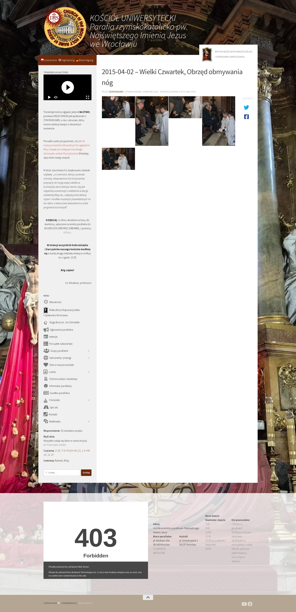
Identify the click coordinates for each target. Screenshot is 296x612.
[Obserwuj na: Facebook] (250, 604)
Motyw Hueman (85, 603)
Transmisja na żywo (56, 72)
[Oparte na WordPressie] (59, 603)
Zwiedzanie (51, 60)
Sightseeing (68, 60)
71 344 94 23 (159, 548)
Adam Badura (116, 91)
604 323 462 (159, 553)
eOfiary (67, 232)
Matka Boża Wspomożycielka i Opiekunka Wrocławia (233, 54)
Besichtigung (86, 60)
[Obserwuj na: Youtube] (244, 604)
